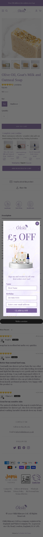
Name (8, 284)
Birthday (10, 294)
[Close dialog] (37, 223)
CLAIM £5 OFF (21, 310)
